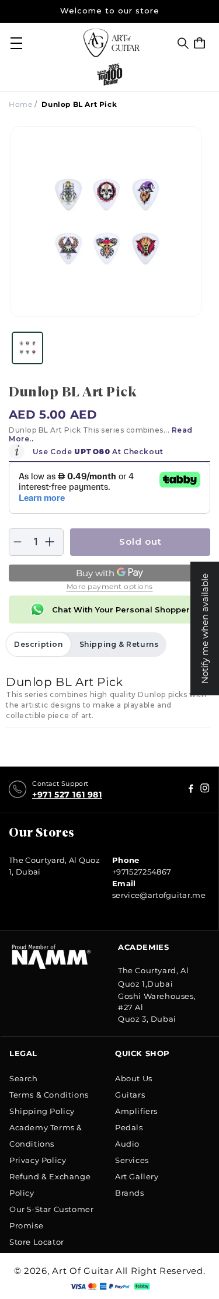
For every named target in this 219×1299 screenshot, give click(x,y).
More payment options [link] (110, 586)
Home (20, 104)
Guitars (130, 1094)
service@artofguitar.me (159, 895)
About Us (133, 1078)
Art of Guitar (82, 1270)
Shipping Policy (42, 1111)
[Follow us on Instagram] (191, 789)
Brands (129, 1192)
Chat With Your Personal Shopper (121, 609)
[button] (183, 43)
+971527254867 (141, 871)
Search (23, 1078)
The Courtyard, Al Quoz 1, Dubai (54, 865)
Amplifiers (136, 1111)
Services (132, 1160)
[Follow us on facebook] (205, 789)
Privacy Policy (37, 1160)
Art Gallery (137, 1176)
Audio (127, 1143)
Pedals (129, 1127)
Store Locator (36, 1241)
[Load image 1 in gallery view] (27, 348)
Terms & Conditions (49, 1094)
